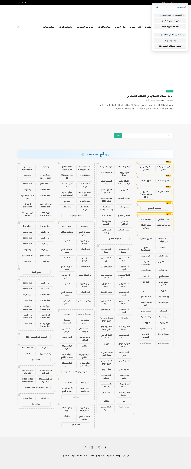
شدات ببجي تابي (106, 259)
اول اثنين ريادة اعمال (163, 168)
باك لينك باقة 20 (67, 176)
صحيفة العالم (115, 238)
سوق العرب (146, 180)
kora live (27, 226)
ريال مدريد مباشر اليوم (85, 409)
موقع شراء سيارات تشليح (67, 355)
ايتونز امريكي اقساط (106, 336)
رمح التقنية (164, 317)
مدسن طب (124, 207)
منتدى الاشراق (124, 198)
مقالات (148, 27)
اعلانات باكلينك (76, 215)
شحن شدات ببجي (124, 353)
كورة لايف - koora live (45, 307)
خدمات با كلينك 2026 (84, 193)
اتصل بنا (65, 456)
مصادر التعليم (124, 215)
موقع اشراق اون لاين (146, 226)
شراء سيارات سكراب (66, 347)
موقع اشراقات (163, 225)
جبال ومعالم (48, 27)
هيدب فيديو (146, 311)
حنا (124, 401)
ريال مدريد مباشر (84, 242)
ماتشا (106, 401)
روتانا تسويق (163, 296)
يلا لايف (76, 397)
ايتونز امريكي (106, 266)
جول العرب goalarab (84, 389)
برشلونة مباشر (67, 232)
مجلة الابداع (146, 296)
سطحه (67, 314)
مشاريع (67, 201)
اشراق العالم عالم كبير (106, 191)
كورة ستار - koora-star (27, 168)
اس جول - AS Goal (27, 214)
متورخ (163, 290)
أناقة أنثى (146, 282)
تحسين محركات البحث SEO (146, 194)
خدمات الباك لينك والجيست (84, 168)
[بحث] (19, 27)
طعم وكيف (163, 322)
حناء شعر (106, 392)
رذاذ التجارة (146, 317)
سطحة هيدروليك (67, 321)
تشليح (84, 346)
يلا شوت (84, 226)
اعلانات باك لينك (84, 208)
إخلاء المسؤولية (113, 456)
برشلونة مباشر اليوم (67, 409)
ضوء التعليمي (163, 219)
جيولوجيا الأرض (104, 27)
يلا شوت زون (45, 353)
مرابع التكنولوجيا (145, 248)
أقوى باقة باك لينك (67, 185)
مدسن (146, 290)
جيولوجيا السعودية (85, 27)
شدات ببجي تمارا (106, 250)
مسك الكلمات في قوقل (163, 240)
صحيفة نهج (164, 276)
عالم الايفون (164, 270)
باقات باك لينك (106, 172)
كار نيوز (146, 276)
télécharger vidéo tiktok (36, 387)
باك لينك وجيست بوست (106, 208)
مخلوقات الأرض (65, 27)
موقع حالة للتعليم (106, 222)
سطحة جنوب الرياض (84, 338)
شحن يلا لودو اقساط (106, 276)
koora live (27, 184)
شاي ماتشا (124, 407)
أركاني (163, 328)
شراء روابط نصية (124, 173)
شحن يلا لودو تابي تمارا (106, 327)
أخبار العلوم (135, 27)
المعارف (163, 311)
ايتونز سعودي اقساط (124, 276)
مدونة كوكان (146, 270)
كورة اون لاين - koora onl (45, 205)
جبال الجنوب (120, 27)
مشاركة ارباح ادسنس (146, 168)
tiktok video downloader (27, 380)
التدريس (124, 189)
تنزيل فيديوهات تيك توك (45, 380)
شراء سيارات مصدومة (66, 364)
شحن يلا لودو (124, 361)
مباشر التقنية (146, 328)
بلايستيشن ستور (124, 376)
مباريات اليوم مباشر (84, 233)
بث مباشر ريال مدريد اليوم (67, 389)
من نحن (126, 456)
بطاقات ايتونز (106, 369)
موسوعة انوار (163, 343)
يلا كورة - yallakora (27, 205)
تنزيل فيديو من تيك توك (45, 371)
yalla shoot (67, 226)
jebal (162, 100)
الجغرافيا (169, 91)
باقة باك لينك (163, 191)
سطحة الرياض (84, 314)
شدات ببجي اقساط (124, 250)
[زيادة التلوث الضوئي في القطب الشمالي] (135, 71)
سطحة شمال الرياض (84, 330)
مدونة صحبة (163, 334)
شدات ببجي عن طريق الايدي (106, 319)
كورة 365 (84, 382)
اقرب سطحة (66, 337)
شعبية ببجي (124, 369)
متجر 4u (124, 318)
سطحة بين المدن (84, 321)
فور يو (106, 343)
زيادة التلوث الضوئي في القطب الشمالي (150, 96)
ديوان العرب (85, 201)
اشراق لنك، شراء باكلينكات (124, 182)
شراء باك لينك (124, 166)
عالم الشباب (163, 180)
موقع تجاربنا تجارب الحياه (67, 193)
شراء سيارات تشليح (84, 355)
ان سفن (163, 247)
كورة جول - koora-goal (45, 176)
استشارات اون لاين (146, 303)
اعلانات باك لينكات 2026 (36, 337)
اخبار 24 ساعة (124, 230)
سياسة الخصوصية (79, 456)
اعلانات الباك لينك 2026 (106, 199)
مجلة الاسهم (163, 262)
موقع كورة (36, 272)
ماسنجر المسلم (155, 208)
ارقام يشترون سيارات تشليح (84, 364)
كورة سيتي (67, 382)
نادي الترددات (163, 302)
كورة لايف (45, 232)
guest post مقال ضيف (67, 168)
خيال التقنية (163, 256)
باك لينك (67, 207)
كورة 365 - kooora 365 (45, 214)
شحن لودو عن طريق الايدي (106, 362)
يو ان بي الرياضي (124, 222)
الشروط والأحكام (97, 456)
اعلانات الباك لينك (106, 182)
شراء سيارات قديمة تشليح (75, 371)
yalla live (76, 425)
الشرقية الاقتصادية (145, 263)
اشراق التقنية (146, 238)
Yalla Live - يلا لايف (27, 196)
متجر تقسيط (106, 292)
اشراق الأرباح (145, 343)
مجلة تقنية (106, 215)
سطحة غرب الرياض (67, 330)
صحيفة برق (146, 219)
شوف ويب (145, 256)
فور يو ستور (106, 309)
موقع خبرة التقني (163, 283)
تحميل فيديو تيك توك (27, 371)
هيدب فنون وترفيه (106, 231)
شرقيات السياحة (145, 335)
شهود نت (146, 322)
